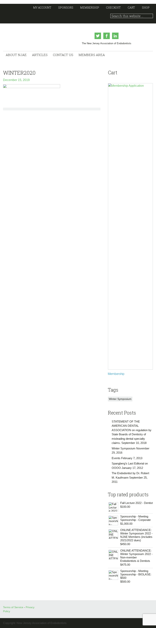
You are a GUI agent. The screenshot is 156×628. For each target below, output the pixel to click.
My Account (42, 7)
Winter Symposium (120, 398)
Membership (89, 7)
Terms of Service (13, 607)
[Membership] (130, 226)
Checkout (113, 7)
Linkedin (115, 36)
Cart (131, 7)
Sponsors (65, 7)
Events (116, 458)
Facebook (106, 36)
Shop (146, 7)
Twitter (98, 36)
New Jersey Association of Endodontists (30, 36)
